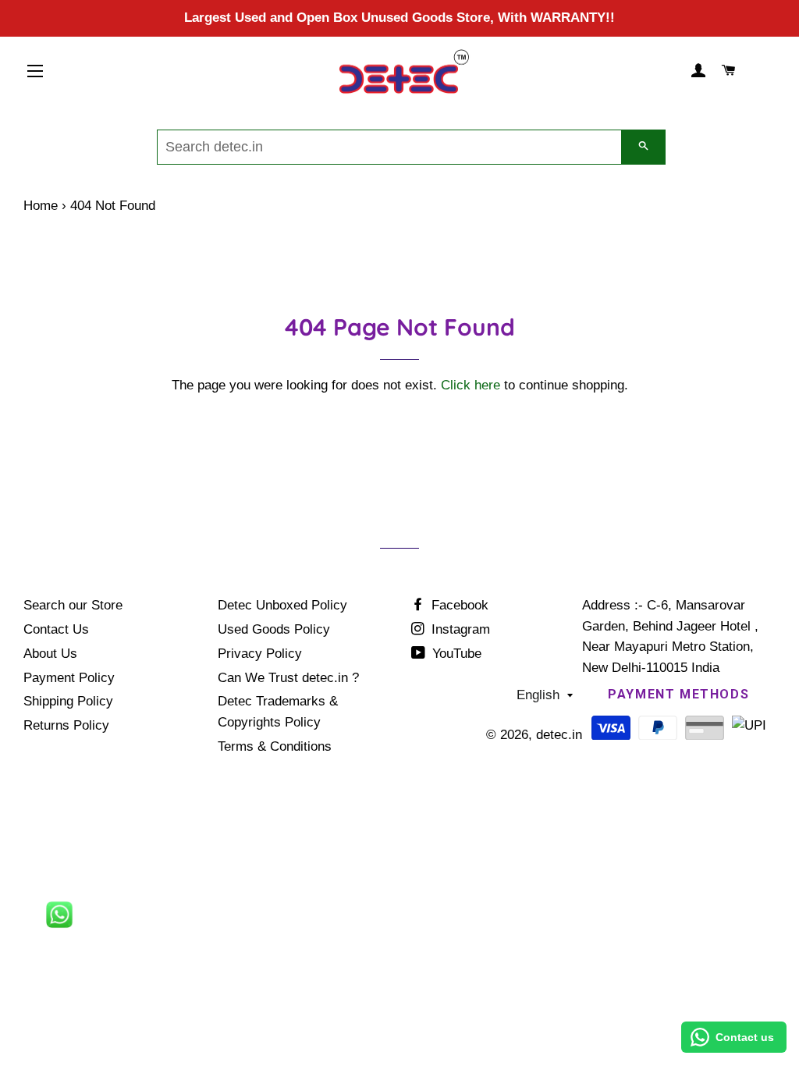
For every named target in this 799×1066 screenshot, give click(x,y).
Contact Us (56, 629)
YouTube (454, 653)
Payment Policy (69, 677)
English (538, 695)
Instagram (459, 629)
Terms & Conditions (275, 746)
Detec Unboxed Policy (282, 605)
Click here (470, 385)
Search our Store (73, 605)
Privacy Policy (260, 653)
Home (40, 205)
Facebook (458, 605)
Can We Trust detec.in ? (288, 677)
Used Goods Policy (274, 629)
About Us (50, 653)
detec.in (559, 734)
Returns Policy (66, 725)
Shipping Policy (68, 701)
